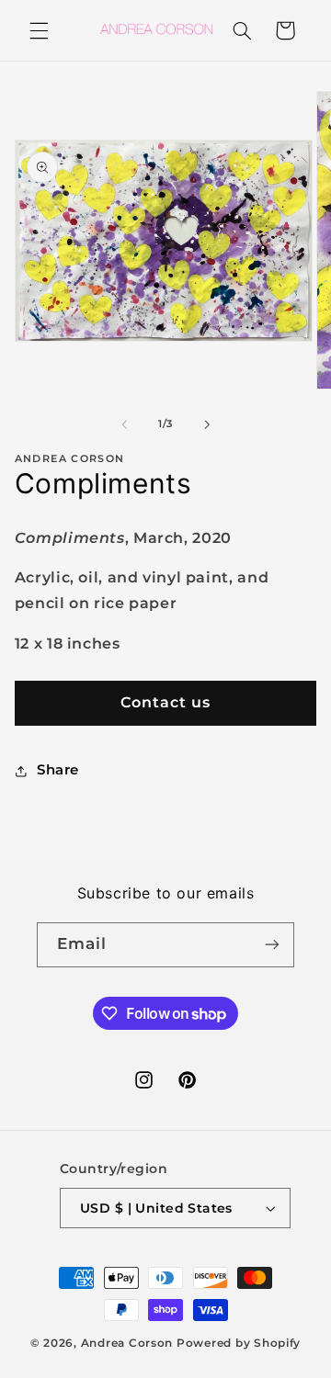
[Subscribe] (272, 944)
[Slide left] (124, 424)
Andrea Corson (127, 1343)
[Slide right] (207, 424)
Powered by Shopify (239, 1343)
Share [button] (58, 770)
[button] (38, 30)
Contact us (165, 702)
